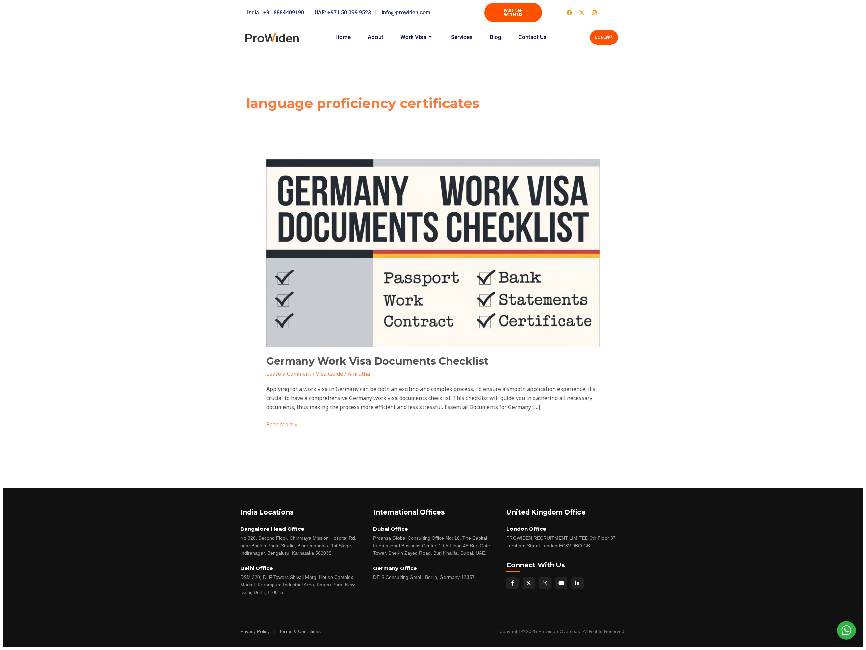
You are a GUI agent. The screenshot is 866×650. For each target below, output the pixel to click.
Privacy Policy (255, 631)
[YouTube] (561, 583)
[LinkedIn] (577, 583)
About (375, 37)
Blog (495, 37)
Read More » (282, 424)
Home (343, 37)
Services (462, 37)
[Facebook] (512, 583)
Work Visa (413, 37)
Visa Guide (329, 373)
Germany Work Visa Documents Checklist (377, 361)
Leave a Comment (288, 373)
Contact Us (532, 37)
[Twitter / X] (529, 583)
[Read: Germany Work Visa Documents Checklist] (433, 252)
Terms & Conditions (300, 631)
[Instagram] (545, 583)
